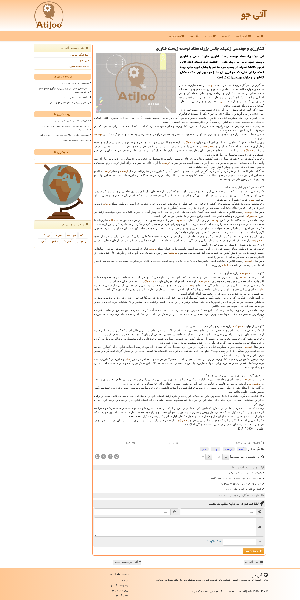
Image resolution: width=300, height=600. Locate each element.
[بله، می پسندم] (225, 457)
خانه (259, 36)
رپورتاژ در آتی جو (120, 590)
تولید (215, 449)
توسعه (225, 36)
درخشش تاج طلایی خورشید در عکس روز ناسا (244, 489)
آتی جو (253, 14)
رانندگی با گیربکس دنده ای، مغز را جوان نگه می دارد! (67, 103)
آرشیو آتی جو (242, 36)
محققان (113, 220)
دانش (193, 36)
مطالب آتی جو (122, 595)
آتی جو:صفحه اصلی (126, 561)
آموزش (67, 241)
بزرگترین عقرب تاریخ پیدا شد (76, 97)
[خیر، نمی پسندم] (208, 457)
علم (253, 199)
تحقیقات (209, 36)
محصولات (189, 142)
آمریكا (58, 235)
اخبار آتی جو (252, 561)
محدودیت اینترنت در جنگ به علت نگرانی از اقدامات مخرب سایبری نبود (65, 128)
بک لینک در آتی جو (119, 585)
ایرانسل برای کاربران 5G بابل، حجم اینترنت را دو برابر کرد (64, 135)
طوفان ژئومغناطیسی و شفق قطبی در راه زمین (244, 473)
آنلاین (42, 241)
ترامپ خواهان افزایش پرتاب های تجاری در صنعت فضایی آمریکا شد (235, 478)
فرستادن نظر (252, 550)
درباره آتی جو (175, 36)
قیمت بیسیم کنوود (79, 65)
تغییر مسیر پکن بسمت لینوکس (76, 140)
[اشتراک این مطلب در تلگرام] (117, 456)
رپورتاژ (81, 241)
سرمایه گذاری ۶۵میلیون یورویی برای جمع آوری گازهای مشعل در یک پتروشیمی (63, 90)
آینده (241, 449)
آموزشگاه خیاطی (79, 54)
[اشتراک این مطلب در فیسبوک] (110, 456)
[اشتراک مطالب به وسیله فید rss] (97, 456)
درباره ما (124, 580)
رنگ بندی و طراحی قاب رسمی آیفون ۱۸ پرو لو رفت (241, 484)
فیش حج (84, 60)
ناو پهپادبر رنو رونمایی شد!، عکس (75, 83)
